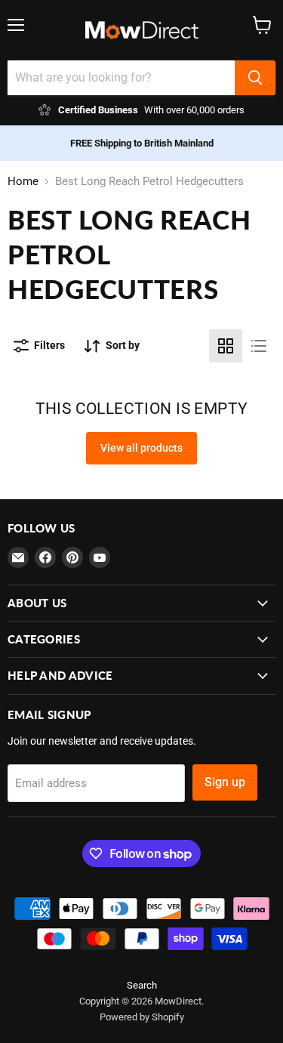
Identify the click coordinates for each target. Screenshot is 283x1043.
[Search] (255, 77)
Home (23, 181)
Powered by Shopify (142, 1017)
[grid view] (225, 346)
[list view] (258, 346)
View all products (141, 448)
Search (142, 985)
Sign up (225, 782)
